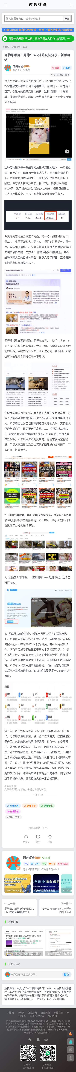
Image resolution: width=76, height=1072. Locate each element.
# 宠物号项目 (13, 817)
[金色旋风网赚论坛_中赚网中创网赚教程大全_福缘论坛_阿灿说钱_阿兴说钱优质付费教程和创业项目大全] (38, 4)
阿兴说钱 (18, 66)
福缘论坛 (32, 1012)
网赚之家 (58, 1012)
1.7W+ (36, 863)
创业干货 (31, 805)
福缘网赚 (45, 1012)
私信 (68, 67)
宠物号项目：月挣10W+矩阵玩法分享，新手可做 (37, 57)
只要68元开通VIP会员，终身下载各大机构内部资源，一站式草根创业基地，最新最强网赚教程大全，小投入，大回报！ (40, 38)
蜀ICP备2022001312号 (33, 1020)
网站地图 (52, 1015)
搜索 (66, 18)
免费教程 (16, 46)
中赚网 (10, 1012)
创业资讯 (48, 805)
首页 (6, 46)
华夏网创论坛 (37, 1015)
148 (53, 863)
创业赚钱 (14, 811)
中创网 (20, 1012)
